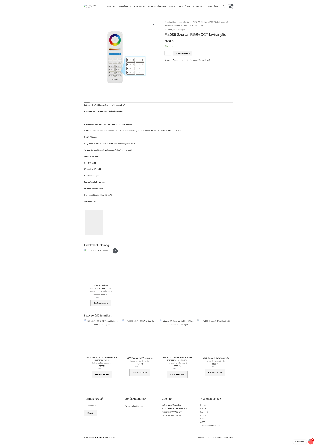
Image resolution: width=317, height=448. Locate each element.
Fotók (172, 6)
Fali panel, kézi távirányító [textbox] (137, 406)
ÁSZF (202, 422)
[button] (154, 24)
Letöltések (212, 6)
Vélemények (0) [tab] (118, 105)
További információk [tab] (100, 105)
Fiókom (203, 415)
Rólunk (203, 408)
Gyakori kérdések (157, 6)
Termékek (124, 6)
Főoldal (111, 6)
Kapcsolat (139, 6)
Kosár (202, 419)
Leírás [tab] (87, 105)
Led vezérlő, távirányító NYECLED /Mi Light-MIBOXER (194, 22)
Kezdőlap (168, 22)
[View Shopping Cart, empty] (230, 6)
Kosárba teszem (183, 53)
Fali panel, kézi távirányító (174, 30)
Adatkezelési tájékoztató (210, 426)
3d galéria (198, 6)
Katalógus (184, 6)
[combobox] (139, 406)
